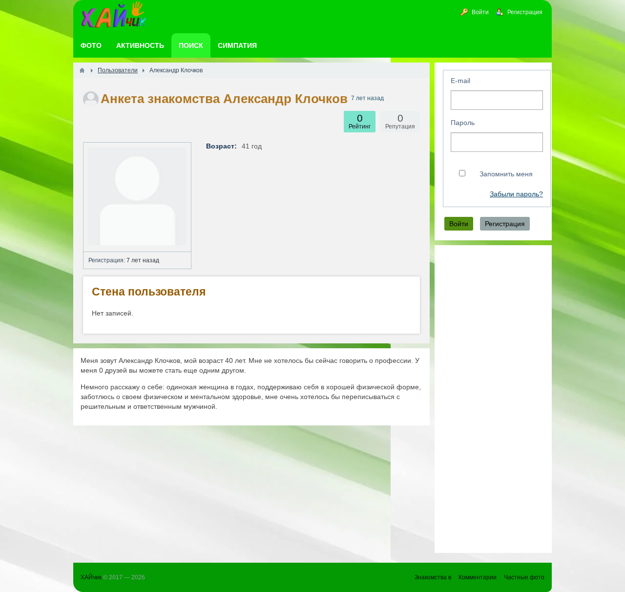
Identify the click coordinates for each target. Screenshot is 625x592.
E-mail (460, 81)
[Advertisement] (493, 399)
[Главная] (82, 70)
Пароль (463, 123)
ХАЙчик (91, 577)
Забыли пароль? (516, 194)
